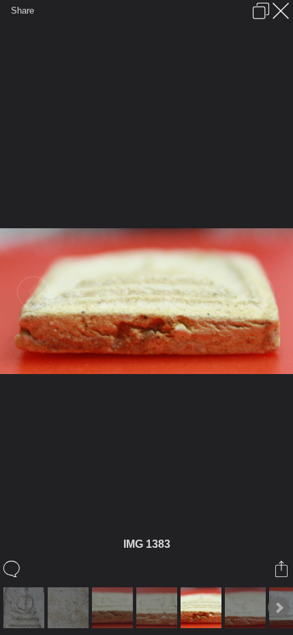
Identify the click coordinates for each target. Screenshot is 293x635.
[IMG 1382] (158, 607)
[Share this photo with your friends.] (282, 568)
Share (22, 10)
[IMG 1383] (203, 607)
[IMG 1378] (25, 607)
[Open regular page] (261, 11)
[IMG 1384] (247, 607)
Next (279, 608)
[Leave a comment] (12, 568)
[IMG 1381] (114, 607)
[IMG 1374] (70, 607)
